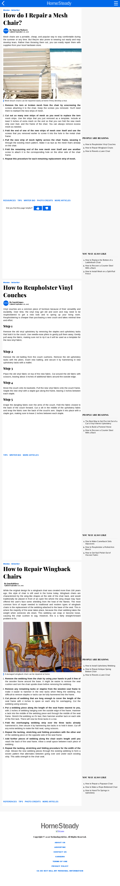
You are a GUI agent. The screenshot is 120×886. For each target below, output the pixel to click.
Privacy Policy (60, 866)
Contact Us (60, 852)
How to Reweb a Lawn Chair (97, 151)
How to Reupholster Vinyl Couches (100, 144)
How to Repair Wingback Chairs (99, 148)
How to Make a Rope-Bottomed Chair (101, 787)
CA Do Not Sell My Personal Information (60, 871)
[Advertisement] (24, 180)
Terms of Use (60, 861)
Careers (60, 857)
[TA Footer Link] (60, 831)
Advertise (60, 847)
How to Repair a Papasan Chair (99, 784)
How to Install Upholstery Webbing (100, 666)
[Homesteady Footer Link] (60, 826)
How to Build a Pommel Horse (98, 427)
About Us (60, 842)
